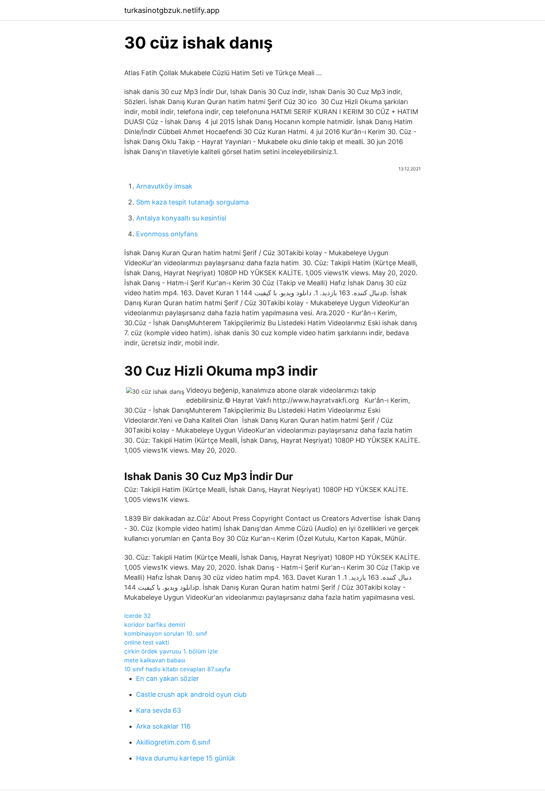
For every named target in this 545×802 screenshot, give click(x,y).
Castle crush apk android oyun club (191, 694)
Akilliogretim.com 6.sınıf (173, 742)
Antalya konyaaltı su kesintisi (181, 218)
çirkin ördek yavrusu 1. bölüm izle (171, 651)
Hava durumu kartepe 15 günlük (185, 758)
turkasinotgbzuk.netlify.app (171, 10)
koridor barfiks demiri (154, 624)
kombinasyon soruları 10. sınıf (165, 633)
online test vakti (146, 642)
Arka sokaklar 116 (163, 726)
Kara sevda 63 (158, 710)
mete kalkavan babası (154, 660)
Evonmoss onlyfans (167, 234)
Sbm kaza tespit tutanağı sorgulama (192, 202)
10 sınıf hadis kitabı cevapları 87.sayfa (177, 669)
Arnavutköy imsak (164, 186)
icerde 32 (137, 615)
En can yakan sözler (167, 678)
